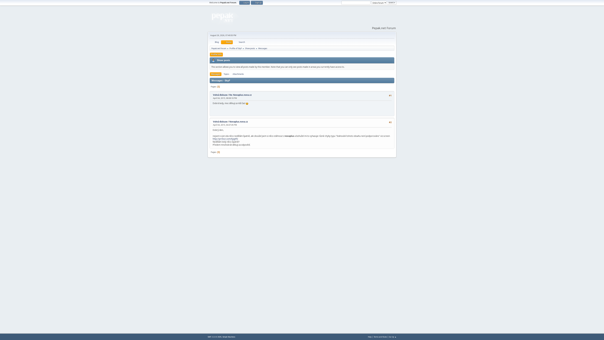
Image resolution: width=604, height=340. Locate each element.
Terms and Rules (380, 337)
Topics (226, 74)
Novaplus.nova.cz (238, 121)
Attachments (238, 74)
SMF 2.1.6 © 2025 (214, 337)
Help (370, 337)
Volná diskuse (220, 95)
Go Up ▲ (392, 337)
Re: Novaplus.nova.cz (240, 95)
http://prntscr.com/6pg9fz (225, 138)
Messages (215, 74)
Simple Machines (228, 337)
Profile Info (216, 54)
